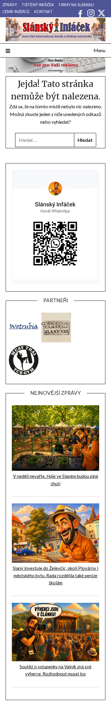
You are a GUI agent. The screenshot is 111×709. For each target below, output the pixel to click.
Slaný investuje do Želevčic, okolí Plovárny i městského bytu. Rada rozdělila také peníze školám (55, 575)
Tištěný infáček (38, 4)
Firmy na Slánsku (76, 4)
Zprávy (9, 4)
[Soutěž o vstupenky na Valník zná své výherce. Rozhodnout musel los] (55, 659)
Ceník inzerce (16, 11)
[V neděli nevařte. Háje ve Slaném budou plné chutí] (55, 469)
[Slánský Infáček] (56, 29)
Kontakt (43, 11)
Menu (99, 50)
